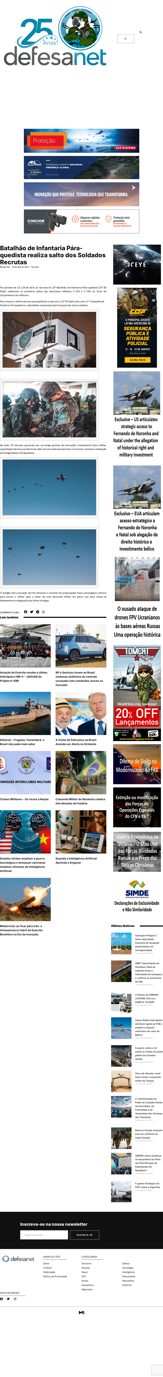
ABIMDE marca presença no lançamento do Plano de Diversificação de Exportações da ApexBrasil (148, 1163)
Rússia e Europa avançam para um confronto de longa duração (148, 1134)
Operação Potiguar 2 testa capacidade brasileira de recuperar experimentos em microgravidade (147, 943)
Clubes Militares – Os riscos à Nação (24, 799)
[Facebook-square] (1, 1298)
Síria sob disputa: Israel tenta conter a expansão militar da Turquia (148, 1077)
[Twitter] (8, 1298)
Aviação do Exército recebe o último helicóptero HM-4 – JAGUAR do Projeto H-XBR (23, 676)
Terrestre (35, 267)
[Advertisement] (81, 92)
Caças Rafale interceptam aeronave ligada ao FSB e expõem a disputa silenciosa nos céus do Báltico (149, 1027)
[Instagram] (15, 1298)
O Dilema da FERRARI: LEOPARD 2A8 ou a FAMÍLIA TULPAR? (147, 998)
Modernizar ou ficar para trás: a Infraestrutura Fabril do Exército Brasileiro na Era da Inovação (21, 930)
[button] (140, 32)
